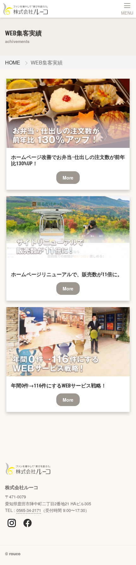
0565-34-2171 (28, 510)
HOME (12, 62)
